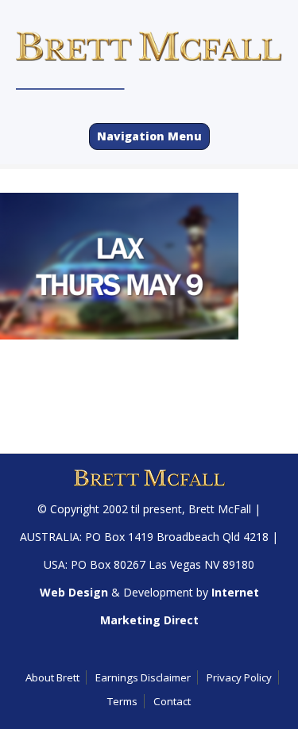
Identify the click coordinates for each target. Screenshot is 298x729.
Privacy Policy (239, 677)
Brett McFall (219, 508)
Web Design (74, 592)
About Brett (52, 677)
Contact (172, 701)
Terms (122, 701)
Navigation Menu (149, 136)
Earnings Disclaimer (143, 677)
